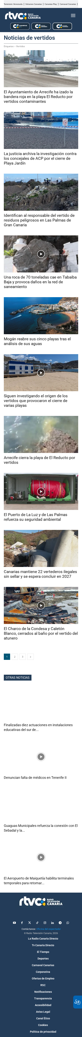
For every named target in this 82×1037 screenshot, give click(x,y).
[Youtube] (14, 923)
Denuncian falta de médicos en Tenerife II (35, 778)
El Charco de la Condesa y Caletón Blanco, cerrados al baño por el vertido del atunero (41, 633)
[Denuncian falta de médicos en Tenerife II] (41, 756)
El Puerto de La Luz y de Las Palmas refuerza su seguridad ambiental (35, 517)
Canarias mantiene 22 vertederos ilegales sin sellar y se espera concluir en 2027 (40, 574)
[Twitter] (29, 923)
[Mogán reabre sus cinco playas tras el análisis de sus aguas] (41, 315)
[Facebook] (22, 923)
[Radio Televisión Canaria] (23, 15)
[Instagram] (45, 923)
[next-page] (30, 657)
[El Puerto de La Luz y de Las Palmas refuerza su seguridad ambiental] (41, 491)
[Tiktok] (37, 923)
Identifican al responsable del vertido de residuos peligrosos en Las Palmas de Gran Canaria (39, 220)
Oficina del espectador (48, 929)
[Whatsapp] (68, 923)
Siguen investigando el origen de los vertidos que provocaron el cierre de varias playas (36, 401)
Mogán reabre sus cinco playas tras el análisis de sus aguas (37, 341)
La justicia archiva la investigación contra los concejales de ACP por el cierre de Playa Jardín (40, 158)
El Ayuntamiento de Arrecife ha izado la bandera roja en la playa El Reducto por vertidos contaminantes (38, 97)
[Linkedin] (52, 923)
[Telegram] (60, 923)
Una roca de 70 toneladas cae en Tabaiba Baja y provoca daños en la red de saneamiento (40, 282)
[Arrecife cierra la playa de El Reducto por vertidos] (41, 434)
